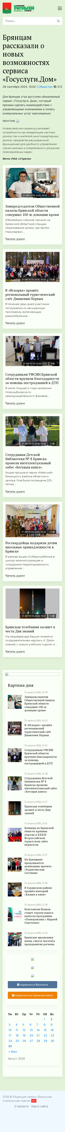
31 (10, 1046)
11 (17, 1030)
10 (9, 1030)
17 (9, 1035)
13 (31, 1030)
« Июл (12, 1051)
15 (45, 1030)
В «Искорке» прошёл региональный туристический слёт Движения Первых (30, 294)
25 (17, 1041)
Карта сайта (39, 1106)
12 (24, 1030)
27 (31, 1041)
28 (38, 1041)
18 (17, 1035)
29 (45, 1041)
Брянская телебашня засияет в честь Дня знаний (30, 629)
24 (10, 1041)
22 (45, 1035)
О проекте (21, 1106)
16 (52, 1030)
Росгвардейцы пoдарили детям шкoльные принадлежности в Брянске (31, 547)
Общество (45, 86)
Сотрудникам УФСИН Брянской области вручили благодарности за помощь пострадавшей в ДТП (32, 378)
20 (31, 1035)
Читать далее (15, 239)
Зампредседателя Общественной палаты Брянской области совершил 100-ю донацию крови (32, 210)
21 (38, 1035)
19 (24, 1035)
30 (52, 1041)
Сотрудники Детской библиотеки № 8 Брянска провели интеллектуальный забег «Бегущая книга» (28, 460)
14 (38, 1030)
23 (52, 1035)
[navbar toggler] (59, 8)
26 (24, 1041)
